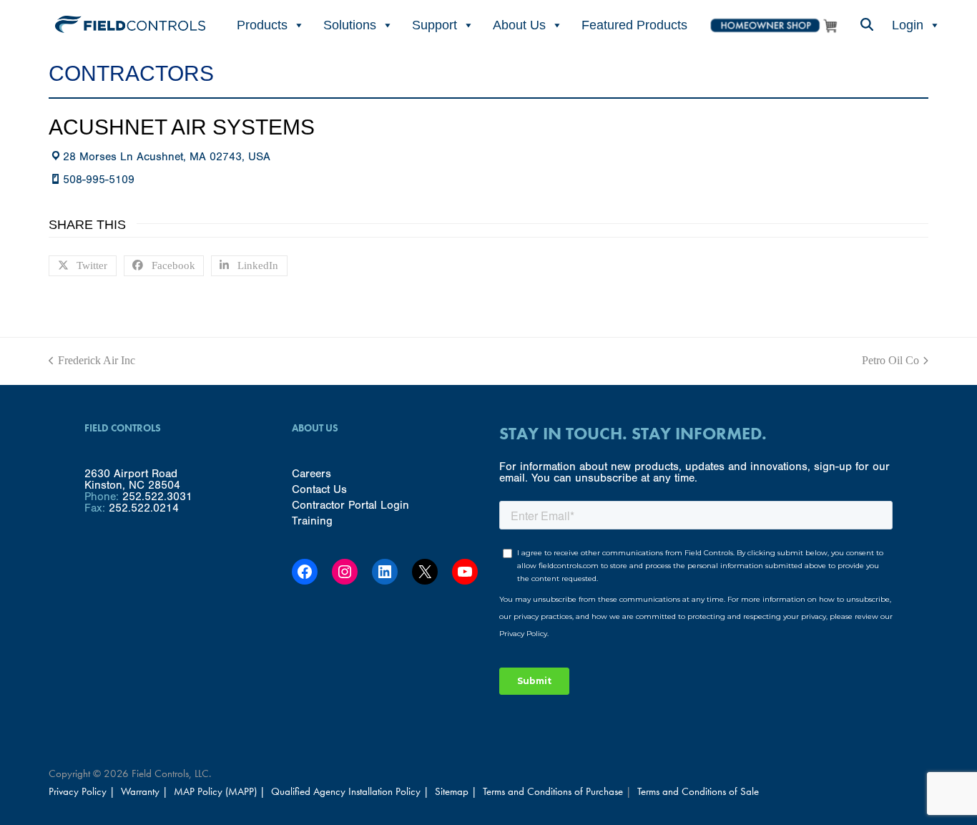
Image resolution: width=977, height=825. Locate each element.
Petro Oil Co (890, 360)
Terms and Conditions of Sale (698, 791)
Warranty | (146, 791)
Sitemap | (456, 791)
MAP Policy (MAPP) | (221, 791)
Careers (311, 473)
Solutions (349, 25)
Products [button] (262, 25)
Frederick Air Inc (92, 360)
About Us (519, 25)
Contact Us (319, 489)
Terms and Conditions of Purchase (553, 791)
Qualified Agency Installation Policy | (351, 791)
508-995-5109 (98, 179)
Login (907, 25)
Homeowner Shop (773, 25)
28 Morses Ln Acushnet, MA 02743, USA (166, 156)
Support (434, 25)
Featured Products (634, 25)
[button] (866, 25)
